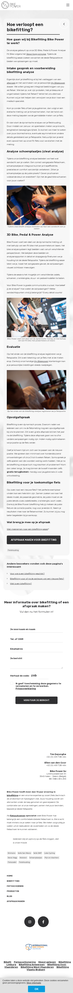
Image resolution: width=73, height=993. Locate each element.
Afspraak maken (16, 901)
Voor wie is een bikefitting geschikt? (27, 573)
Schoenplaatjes (36, 858)
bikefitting (12, 795)
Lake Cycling (49, 853)
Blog (9, 896)
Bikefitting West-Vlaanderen (37, 967)
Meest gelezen (47, 962)
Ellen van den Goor (55, 762)
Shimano (11, 853)
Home (10, 876)
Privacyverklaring (26, 688)
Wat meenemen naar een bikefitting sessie (27, 529)
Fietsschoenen (15, 886)
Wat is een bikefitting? (21, 583)
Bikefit (7, 962)
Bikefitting (13, 881)
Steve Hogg (12, 858)
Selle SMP (38, 853)
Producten (13, 891)
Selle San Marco (24, 853)
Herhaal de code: (19, 675)
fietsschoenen (17, 815)
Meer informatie (34, 983)
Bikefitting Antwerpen (32, 964)
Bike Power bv (58, 771)
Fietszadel (12, 862)
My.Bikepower (58, 83)
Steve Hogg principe (36, 54)
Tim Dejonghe (58, 754)
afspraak (11, 83)
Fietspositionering (25, 962)
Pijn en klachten (52, 858)
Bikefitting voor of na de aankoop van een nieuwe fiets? (37, 578)
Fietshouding (13, 550)
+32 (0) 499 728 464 (56, 757)
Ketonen (23, 858)
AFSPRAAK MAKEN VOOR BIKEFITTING (34, 539)
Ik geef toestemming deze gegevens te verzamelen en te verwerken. (38, 686)
